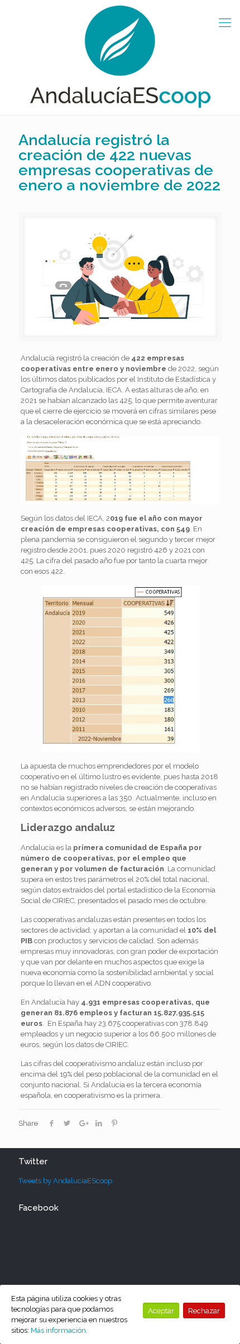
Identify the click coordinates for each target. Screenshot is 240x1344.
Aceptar (161, 1310)
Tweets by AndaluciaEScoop (65, 1181)
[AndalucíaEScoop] (120, 57)
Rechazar (204, 1310)
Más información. (59, 1330)
